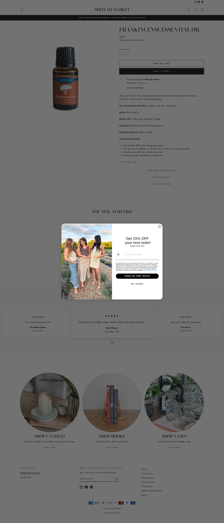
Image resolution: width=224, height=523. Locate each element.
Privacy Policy (148, 270)
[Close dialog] (159, 226)
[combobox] (120, 254)
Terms (155, 270)
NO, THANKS (137, 284)
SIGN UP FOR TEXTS (137, 276)
